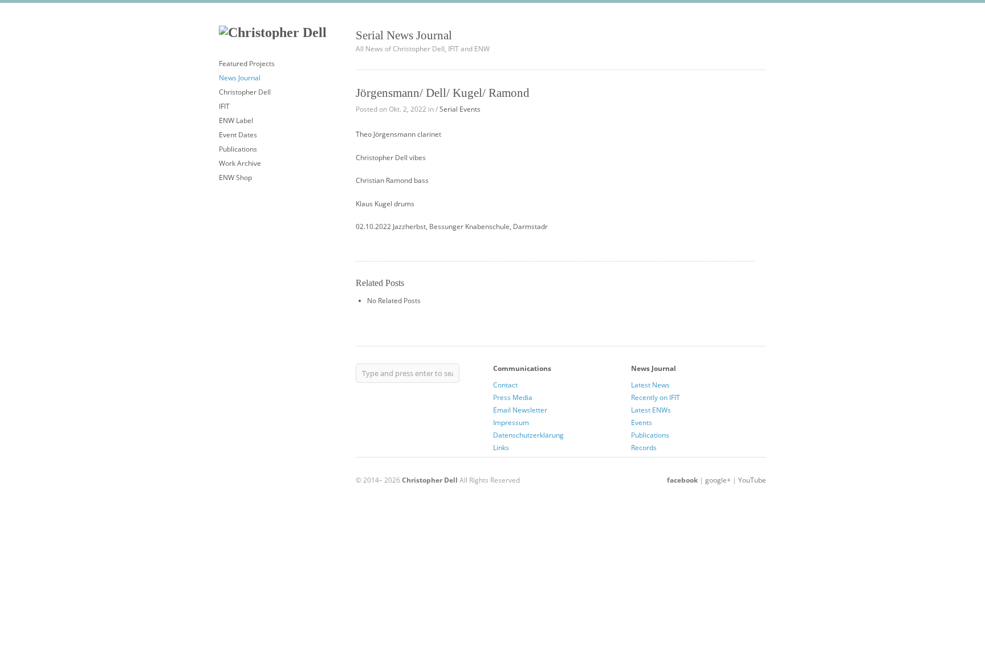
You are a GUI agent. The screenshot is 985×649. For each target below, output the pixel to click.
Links (501, 447)
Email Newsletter (520, 410)
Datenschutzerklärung (528, 435)
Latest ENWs (651, 410)
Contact (505, 385)
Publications (238, 149)
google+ (718, 480)
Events (641, 422)
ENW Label (236, 120)
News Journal (240, 78)
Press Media (512, 397)
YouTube (752, 480)
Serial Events (460, 109)
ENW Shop (235, 177)
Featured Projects (247, 63)
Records (644, 447)
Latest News (650, 385)
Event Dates (238, 135)
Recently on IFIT (655, 397)
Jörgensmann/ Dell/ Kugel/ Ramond (443, 92)
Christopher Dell (245, 92)
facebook (682, 480)
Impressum (511, 422)
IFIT (224, 106)
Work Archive (240, 163)
